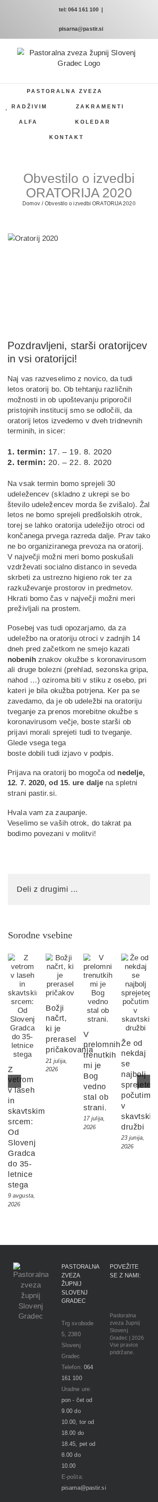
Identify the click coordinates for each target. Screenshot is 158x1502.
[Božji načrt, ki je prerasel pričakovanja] (60, 976)
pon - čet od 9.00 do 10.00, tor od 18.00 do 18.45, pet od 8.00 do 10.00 (78, 1433)
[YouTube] (137, 1297)
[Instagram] (124, 1297)
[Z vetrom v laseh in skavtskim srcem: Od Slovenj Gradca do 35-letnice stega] (22, 1006)
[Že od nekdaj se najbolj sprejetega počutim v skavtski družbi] (135, 993)
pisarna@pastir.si (81, 29)
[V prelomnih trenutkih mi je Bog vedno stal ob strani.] (97, 989)
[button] (115, 137)
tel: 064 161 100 (79, 10)
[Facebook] (112, 1297)
